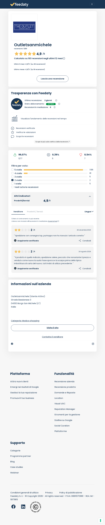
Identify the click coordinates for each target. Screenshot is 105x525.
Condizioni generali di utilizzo (24, 492)
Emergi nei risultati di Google (24, 387)
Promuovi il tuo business (22, 398)
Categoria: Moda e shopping (25, 320)
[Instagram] (93, 344)
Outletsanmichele (33, 45)
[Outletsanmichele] (24, 27)
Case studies (16, 467)
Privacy (49, 492)
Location (58, 398)
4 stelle (18, 173)
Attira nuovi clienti (19, 381)
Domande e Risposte (64, 392)
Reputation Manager (64, 409)
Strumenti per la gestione (67, 414)
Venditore (18, 211)
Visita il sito (53, 327)
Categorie (15, 450)
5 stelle (18, 169)
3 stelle (18, 176)
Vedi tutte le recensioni (26, 187)
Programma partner (20, 456)
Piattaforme (60, 431)
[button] (52, 119)
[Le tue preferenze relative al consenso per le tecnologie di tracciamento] (100, 520)
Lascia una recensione (52, 78)
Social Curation (62, 425)
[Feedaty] (19, 5)
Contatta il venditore (52, 336)
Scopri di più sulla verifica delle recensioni (51, 142)
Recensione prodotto (65, 387)
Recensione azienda (64, 381)
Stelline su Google (63, 420)
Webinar (14, 472)
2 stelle (18, 180)
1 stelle (17, 183)
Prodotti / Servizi (35, 211)
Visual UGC (59, 403)
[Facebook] (12, 344)
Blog (12, 461)
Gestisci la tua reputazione (23, 392)
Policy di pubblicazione (70, 492)
